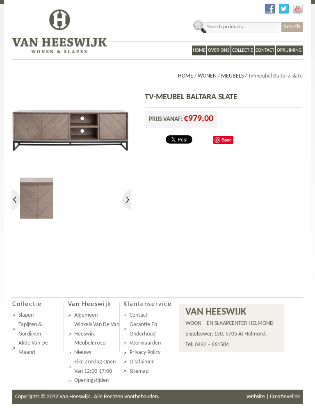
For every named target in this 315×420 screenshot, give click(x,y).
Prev (15, 199)
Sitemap (139, 371)
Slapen (26, 315)
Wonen (207, 76)
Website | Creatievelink (273, 397)
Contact (265, 50)
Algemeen (86, 315)
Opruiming (289, 50)
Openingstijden (91, 380)
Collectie (242, 50)
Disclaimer (142, 362)
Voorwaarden (145, 343)
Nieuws (82, 352)
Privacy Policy (145, 352)
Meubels (232, 76)
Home (199, 50)
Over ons (219, 50)
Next (127, 199)
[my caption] (70, 172)
